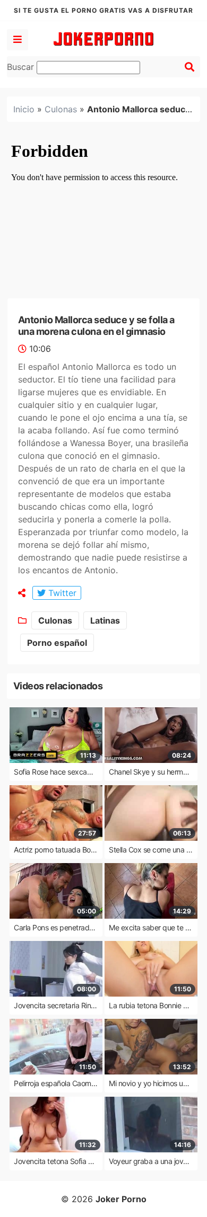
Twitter (61, 593)
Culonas (61, 109)
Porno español (57, 642)
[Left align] (17, 39)
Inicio (23, 109)
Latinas (105, 620)
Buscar (22, 66)
